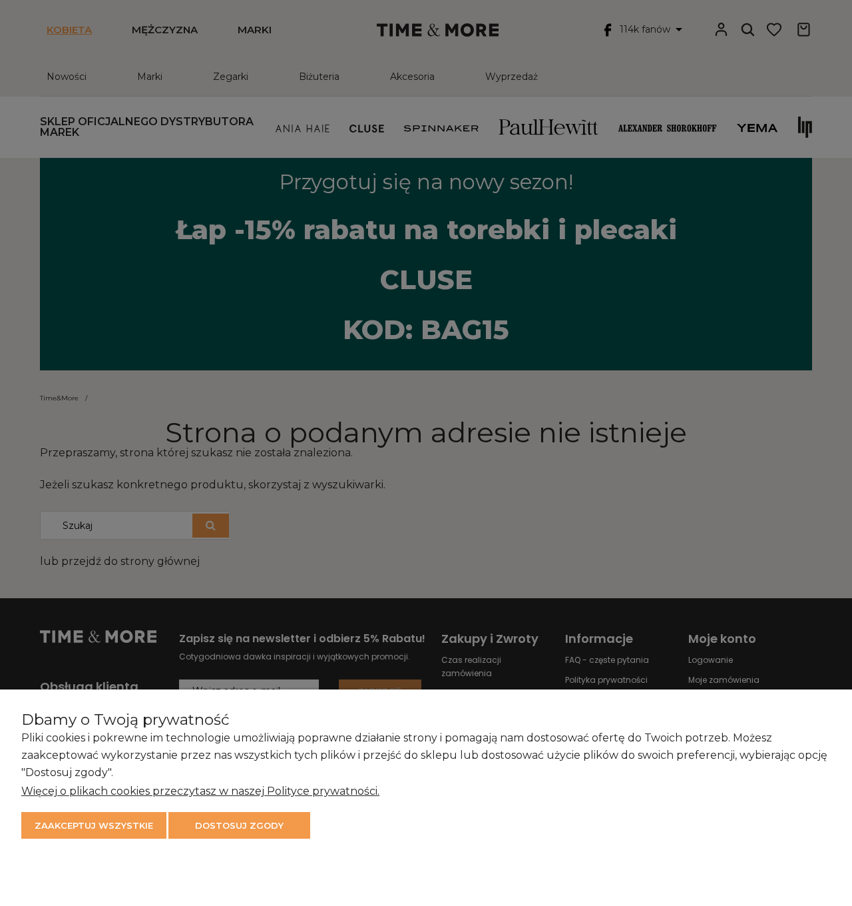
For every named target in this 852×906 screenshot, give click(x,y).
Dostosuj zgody (239, 825)
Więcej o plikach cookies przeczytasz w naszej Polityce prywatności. (200, 791)
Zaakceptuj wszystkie (94, 825)
